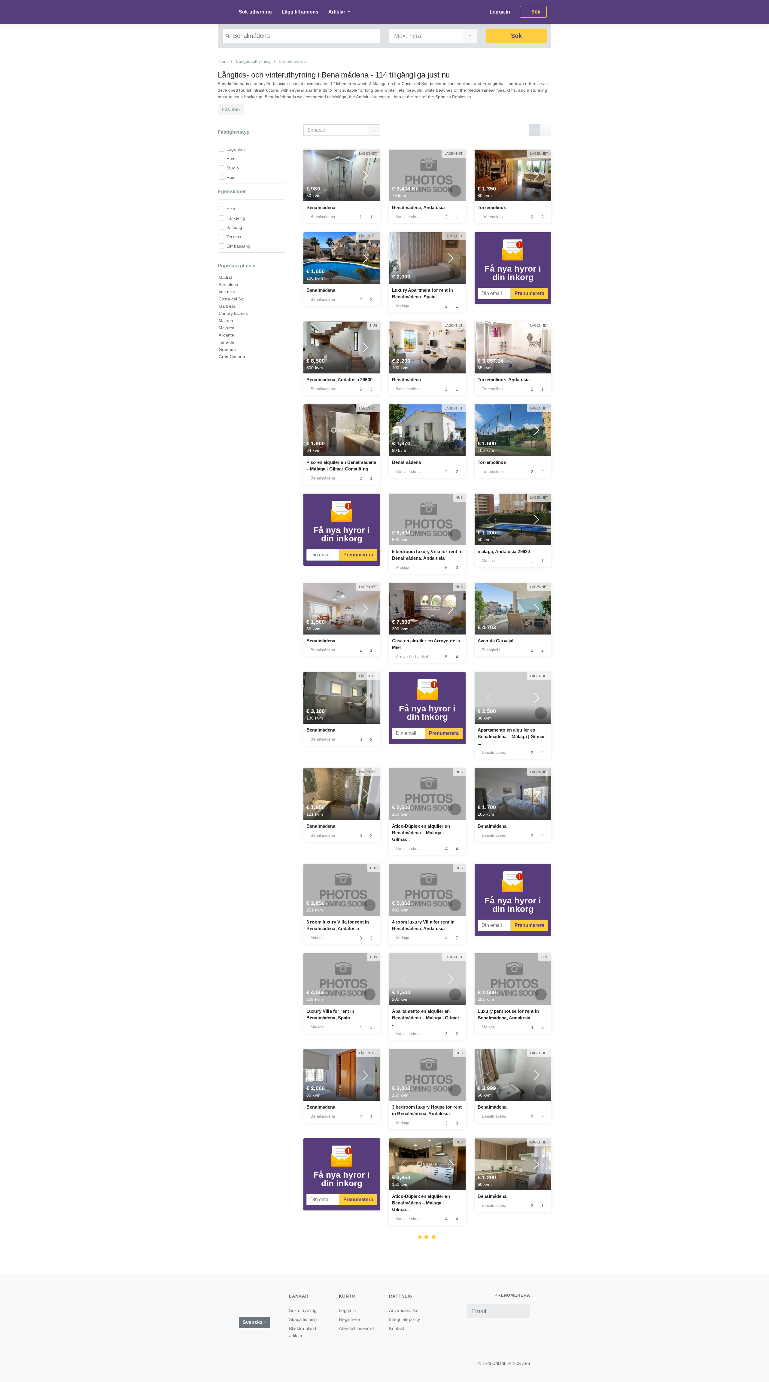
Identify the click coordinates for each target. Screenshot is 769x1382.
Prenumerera (529, 293)
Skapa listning (303, 1319)
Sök (516, 35)
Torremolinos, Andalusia (504, 379)
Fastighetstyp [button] (234, 132)
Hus (230, 158)
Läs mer (231, 109)
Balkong (234, 227)
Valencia (227, 291)
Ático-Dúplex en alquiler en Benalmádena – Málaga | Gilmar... (421, 832)
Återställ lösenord (356, 1328)
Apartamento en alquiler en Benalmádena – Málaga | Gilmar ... (511, 736)
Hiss (230, 208)
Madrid (225, 277)
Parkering (235, 218)
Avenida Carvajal (495, 640)
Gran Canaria (232, 356)
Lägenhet (235, 149)
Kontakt (396, 1328)
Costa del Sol (232, 299)
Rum (231, 177)
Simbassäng (238, 246)
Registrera (349, 1319)
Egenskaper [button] (232, 191)
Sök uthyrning (255, 11)
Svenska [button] (253, 1322)
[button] (318, 175)
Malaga (226, 320)
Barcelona (228, 284)
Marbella (227, 306)
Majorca (226, 327)
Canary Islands (233, 313)
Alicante (226, 335)
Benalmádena (321, 207)
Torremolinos (492, 207)
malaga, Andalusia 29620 (504, 551)
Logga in (500, 11)
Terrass (233, 236)
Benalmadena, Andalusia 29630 (339, 379)
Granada (227, 349)
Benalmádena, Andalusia (418, 207)
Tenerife (226, 342)
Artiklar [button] (337, 11)
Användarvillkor (404, 1310)
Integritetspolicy (404, 1319)
